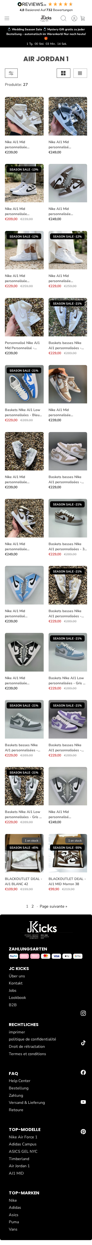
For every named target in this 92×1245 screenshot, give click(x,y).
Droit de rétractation (27, 1046)
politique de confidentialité (32, 1039)
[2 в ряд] (63, 73)
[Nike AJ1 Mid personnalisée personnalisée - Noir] (24, 652)
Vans (13, 1229)
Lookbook (17, 997)
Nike (13, 1200)
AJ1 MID (16, 1173)
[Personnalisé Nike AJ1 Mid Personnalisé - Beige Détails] (24, 317)
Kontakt (16, 983)
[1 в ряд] (80, 73)
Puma (14, 1222)
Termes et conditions (27, 1054)
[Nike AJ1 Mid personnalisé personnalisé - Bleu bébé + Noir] (24, 585)
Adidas (15, 1207)
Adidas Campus (23, 1144)
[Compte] (71, 18)
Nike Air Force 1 (23, 1137)
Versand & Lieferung (27, 1102)
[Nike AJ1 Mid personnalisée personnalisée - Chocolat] (68, 183)
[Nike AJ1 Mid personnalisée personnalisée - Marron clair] (68, 384)
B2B (13, 1005)
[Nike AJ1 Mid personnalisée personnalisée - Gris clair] (24, 451)
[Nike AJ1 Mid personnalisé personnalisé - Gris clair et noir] (68, 786)
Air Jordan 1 (19, 1166)
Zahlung (16, 1095)
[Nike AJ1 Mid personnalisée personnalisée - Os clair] (24, 116)
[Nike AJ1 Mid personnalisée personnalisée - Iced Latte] (24, 518)
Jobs (12, 990)
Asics (13, 1215)
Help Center (19, 1081)
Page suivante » (53, 906)
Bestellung (18, 1088)
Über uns (17, 976)
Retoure (16, 1110)
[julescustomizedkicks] (46, 18)
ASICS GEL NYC (23, 1151)
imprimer (17, 1032)
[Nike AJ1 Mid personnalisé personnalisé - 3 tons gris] (68, 116)
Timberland (19, 1159)
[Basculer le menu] (7, 18)
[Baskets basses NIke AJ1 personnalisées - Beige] (68, 451)
